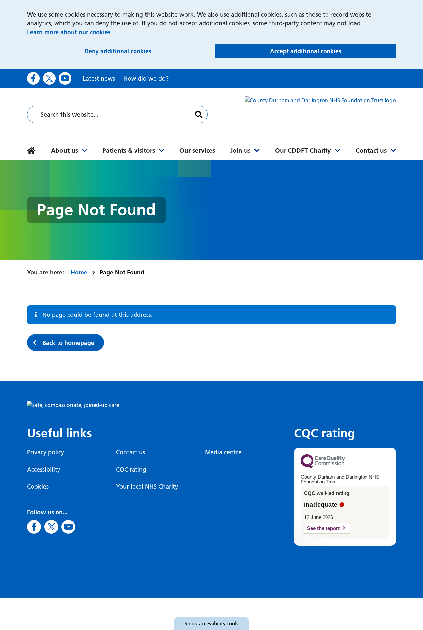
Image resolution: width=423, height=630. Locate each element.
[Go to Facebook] (33, 78)
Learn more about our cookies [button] (69, 32)
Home (79, 272)
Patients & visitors (128, 150)
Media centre (223, 452)
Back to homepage (68, 343)
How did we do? (146, 78)
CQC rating (131, 469)
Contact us (371, 150)
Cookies (38, 486)
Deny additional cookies (146, 51)
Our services (197, 150)
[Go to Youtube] (65, 78)
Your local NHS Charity (147, 486)
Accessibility (43, 469)
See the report (323, 528)
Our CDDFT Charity (303, 150)
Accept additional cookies (333, 51)
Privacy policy (45, 452)
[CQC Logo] (323, 466)
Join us (240, 150)
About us (64, 150)
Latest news (99, 78)
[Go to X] (49, 78)
